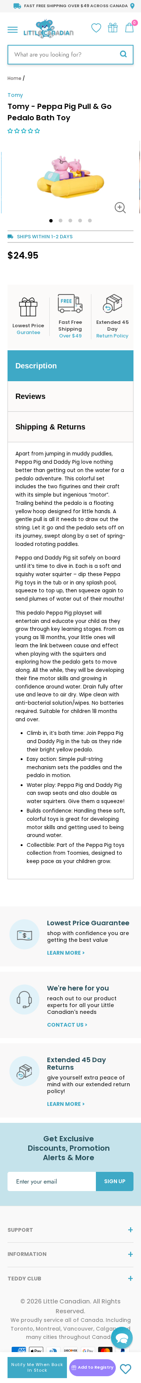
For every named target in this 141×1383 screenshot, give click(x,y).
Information (27, 1254)
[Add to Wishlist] (125, 1369)
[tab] (70, 365)
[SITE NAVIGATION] (13, 27)
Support (20, 1230)
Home (14, 78)
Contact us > (67, 1025)
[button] (24, 131)
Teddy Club (24, 1278)
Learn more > (66, 953)
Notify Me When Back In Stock (37, 1367)
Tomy (15, 95)
